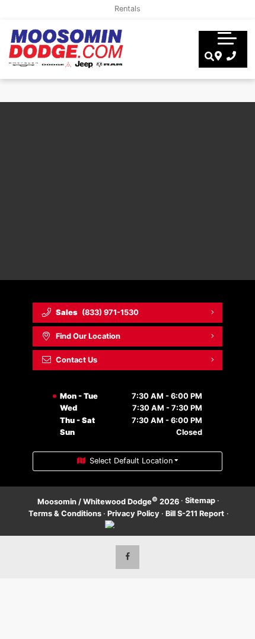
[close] (238, 9)
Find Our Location (88, 336)
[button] (227, 38)
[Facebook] (127, 557)
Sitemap (200, 500)
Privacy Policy (133, 513)
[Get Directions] (217, 56)
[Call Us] (229, 56)
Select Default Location (131, 460)
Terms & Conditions (64, 513)
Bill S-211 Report (194, 513)
